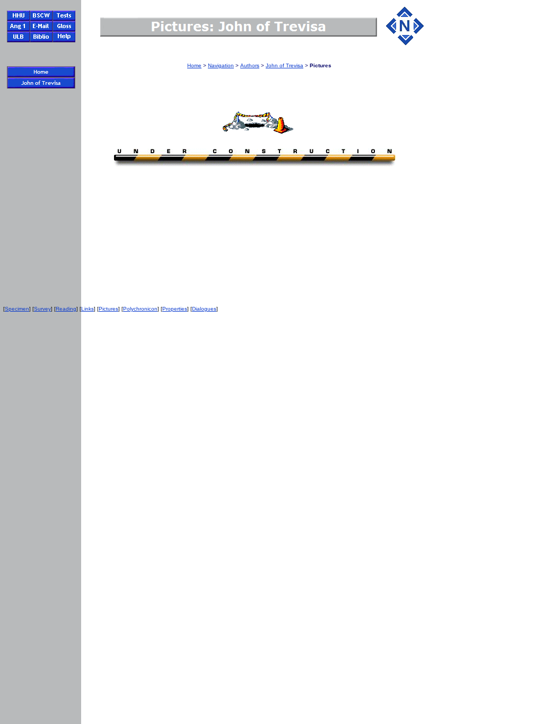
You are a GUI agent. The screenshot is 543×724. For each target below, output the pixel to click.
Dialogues (204, 309)
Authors (249, 65)
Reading (66, 309)
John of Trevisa (284, 65)
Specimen (17, 309)
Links (87, 309)
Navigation (221, 65)
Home (194, 65)
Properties (174, 309)
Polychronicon (140, 309)
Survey (42, 309)
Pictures (108, 309)
